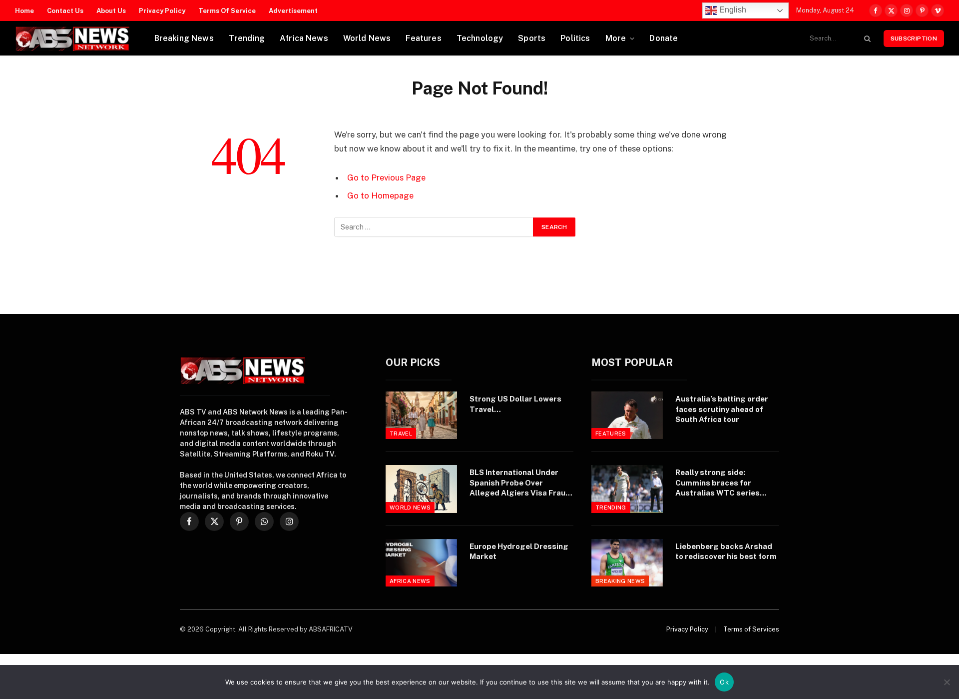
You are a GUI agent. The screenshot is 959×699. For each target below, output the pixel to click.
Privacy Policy (162, 10)
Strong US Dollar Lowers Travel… (515, 403)
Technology (480, 38)
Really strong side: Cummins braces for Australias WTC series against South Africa (717, 483)
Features (423, 38)
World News (367, 38)
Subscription (914, 38)
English (731, 10)
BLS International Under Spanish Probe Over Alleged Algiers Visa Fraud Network (520, 483)
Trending (247, 38)
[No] (947, 682)
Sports (531, 38)
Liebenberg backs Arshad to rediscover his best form (726, 551)
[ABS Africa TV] (72, 38)
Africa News (304, 38)
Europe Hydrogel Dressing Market (519, 551)
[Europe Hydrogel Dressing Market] (421, 562)
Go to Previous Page (386, 177)
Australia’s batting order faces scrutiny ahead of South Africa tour (721, 409)
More (615, 38)
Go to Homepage (380, 195)
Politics (575, 38)
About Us (111, 10)
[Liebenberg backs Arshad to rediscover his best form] (627, 562)
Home (24, 10)
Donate (663, 38)
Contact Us (65, 10)
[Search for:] (434, 227)
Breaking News (184, 38)
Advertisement (293, 10)
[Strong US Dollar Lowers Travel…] (421, 415)
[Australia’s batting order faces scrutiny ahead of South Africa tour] (627, 415)
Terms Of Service (227, 10)
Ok (724, 682)
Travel (401, 433)
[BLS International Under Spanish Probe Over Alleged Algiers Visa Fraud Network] (421, 488)
